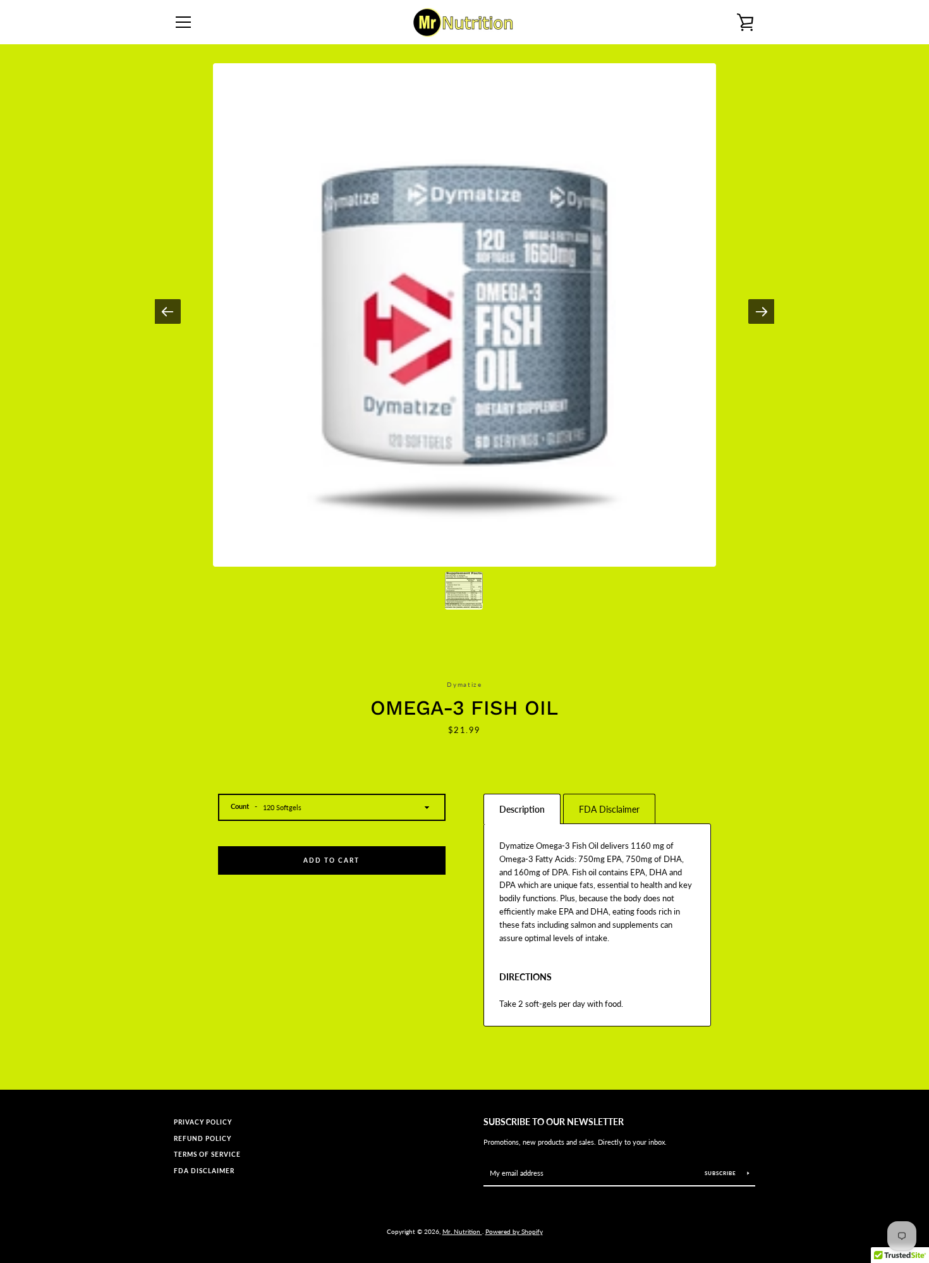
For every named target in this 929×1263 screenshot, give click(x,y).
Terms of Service (207, 1154)
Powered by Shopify (514, 1231)
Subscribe (721, 1173)
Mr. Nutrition (462, 1231)
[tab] (522, 809)
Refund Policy (202, 1138)
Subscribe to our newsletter (553, 1121)
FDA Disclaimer (204, 1171)
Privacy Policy (203, 1122)
